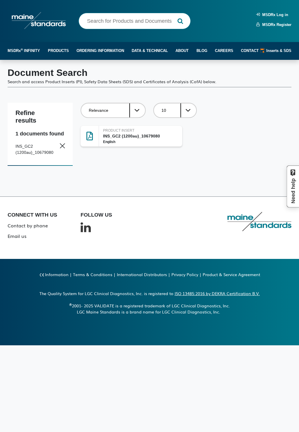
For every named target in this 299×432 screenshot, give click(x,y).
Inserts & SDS (278, 50)
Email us (17, 235)
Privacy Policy (184, 274)
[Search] (180, 21)
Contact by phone (28, 225)
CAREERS (224, 50)
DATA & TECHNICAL (150, 50)
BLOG (202, 50)
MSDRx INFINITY (24, 50)
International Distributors (142, 274)
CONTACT (250, 50)
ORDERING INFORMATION (100, 50)
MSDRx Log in (274, 15)
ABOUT (182, 50)
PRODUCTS (58, 50)
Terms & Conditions (92, 274)
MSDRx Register (275, 24)
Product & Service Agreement (231, 274)
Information (57, 274)
